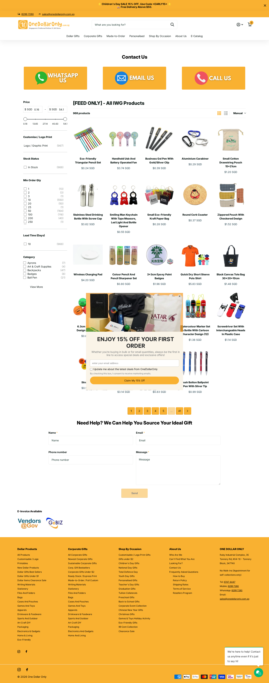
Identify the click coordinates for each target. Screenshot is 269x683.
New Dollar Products (28, 567)
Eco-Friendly (24, 639)
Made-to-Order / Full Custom (83, 580)
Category (29, 257)
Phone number (57, 452)
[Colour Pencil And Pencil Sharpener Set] (124, 254)
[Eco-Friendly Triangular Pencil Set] (88, 139)
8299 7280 (27, 14)
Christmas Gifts (126, 614)
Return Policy (180, 580)
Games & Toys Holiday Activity (134, 618)
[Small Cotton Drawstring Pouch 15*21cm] (231, 139)
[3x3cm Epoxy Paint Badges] (159, 254)
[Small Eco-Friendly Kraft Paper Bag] (159, 195)
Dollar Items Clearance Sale (31, 580)
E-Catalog (197, 36)
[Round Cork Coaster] (195, 195)
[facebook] (26, 651)
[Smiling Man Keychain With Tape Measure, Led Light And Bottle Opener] (124, 195)
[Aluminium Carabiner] (195, 139)
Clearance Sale (126, 631)
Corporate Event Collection (133, 605)
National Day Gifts (128, 567)
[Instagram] (18, 651)
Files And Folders (26, 593)
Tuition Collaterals (128, 593)
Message (142, 452)
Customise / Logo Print (37, 137)
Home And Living (77, 635)
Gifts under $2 (126, 559)
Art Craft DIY (24, 622)
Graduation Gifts (127, 588)
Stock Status (31, 158)
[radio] (219, 113)
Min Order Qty (32, 180)
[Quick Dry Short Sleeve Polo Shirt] (195, 254)
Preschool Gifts (126, 597)
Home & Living (24, 635)
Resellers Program (182, 593)
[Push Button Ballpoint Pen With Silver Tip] (195, 362)
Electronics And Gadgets (80, 631)
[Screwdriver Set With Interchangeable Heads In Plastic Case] (231, 307)
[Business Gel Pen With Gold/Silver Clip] (159, 139)
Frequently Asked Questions (183, 572)
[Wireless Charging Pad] (88, 254)
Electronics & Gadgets (28, 631)
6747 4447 (229, 582)
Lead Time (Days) (34, 235)
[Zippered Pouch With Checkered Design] (231, 195)
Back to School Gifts (129, 601)
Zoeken (172, 24)
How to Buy (179, 576)
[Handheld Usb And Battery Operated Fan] (124, 139)
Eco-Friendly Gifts (128, 622)
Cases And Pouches (27, 601)
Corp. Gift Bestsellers (79, 567)
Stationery (22, 588)
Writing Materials (26, 584)
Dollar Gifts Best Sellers (29, 572)
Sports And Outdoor (27, 618)
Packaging (22, 626)
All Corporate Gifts (77, 554)
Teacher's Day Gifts (129, 584)
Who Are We (175, 554)
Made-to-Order (116, 36)
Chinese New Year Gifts (131, 610)
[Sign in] (239, 25)
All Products (23, 554)
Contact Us (175, 567)
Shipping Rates (180, 584)
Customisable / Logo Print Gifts (134, 554)
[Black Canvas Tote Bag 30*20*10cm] (231, 254)
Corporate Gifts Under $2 (81, 572)
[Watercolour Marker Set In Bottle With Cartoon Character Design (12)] (195, 307)
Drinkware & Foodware (29, 614)
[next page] (187, 411)
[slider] (25, 119)
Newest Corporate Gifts (80, 559)
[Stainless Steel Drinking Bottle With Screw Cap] (88, 195)
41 (179, 410)
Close (265, 5)
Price (26, 102)
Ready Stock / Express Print (82, 576)
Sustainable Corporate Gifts (82, 563)
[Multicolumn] (55, 78)
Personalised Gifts (128, 580)
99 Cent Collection (128, 626)
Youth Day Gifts (126, 576)
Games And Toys (26, 605)
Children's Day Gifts (129, 563)
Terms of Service (182, 588)
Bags (20, 597)
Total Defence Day (128, 572)
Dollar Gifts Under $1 (28, 576)
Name (53, 432)
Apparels (22, 610)
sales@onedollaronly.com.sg (58, 14)
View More (36, 286)
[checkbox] (44, 145)
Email (140, 432)
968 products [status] (81, 113)
